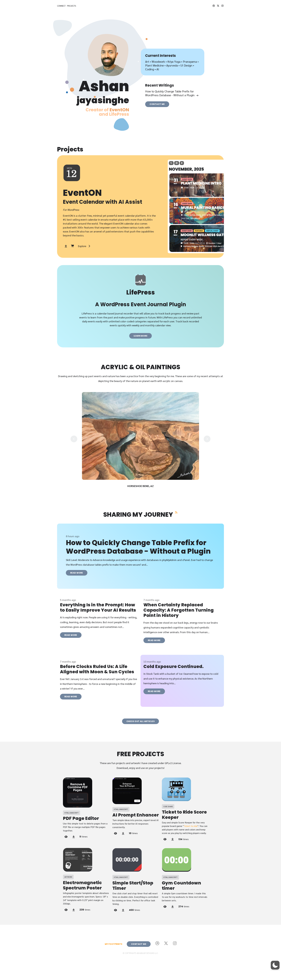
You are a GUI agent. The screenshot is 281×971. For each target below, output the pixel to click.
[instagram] (222, 6)
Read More (76, 572)
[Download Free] (66, 246)
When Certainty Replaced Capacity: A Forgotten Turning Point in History (178, 610)
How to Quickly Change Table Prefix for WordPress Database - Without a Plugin (170, 93)
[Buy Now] (73, 246)
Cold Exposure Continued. (173, 666)
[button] (275, 965)
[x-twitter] (218, 6)
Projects (71, 5)
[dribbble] (213, 6)
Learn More (140, 335)
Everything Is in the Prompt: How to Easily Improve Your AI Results (98, 607)
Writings (166, 85)
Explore (82, 246)
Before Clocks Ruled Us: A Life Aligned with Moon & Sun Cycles (97, 669)
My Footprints (113, 944)
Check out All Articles (140, 721)
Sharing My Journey (138, 514)
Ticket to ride (191, 825)
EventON (119, 110)
